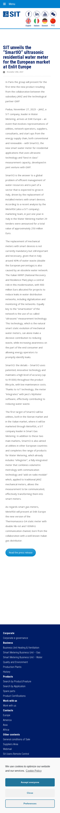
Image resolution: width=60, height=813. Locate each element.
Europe (6, 715)
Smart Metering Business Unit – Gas (21, 652)
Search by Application (14, 686)
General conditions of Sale (16, 739)
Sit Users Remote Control (16, 753)
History (6, 671)
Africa (6, 729)
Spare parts (9, 691)
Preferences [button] (30, 803)
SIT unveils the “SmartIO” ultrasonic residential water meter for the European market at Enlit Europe (26, 57)
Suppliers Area (10, 744)
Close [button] (30, 793)
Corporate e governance (15, 638)
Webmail (7, 749)
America (7, 720)
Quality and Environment (15, 662)
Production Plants (12, 666)
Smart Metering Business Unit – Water (22, 657)
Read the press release (20, 552)
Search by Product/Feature (17, 681)
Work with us (9, 705)
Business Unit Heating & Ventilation (21, 647)
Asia (5, 724)
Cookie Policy (34, 770)
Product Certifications (14, 695)
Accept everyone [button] (30, 782)
